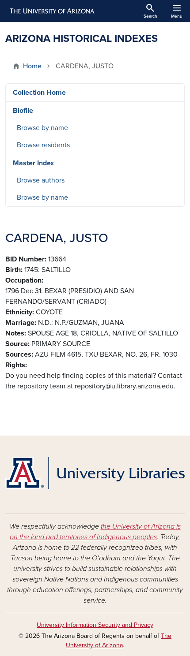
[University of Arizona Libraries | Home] (95, 473)
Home (32, 66)
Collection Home (39, 92)
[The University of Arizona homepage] (51, 11)
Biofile (23, 110)
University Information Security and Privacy (95, 625)
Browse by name (42, 127)
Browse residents (43, 145)
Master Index (33, 163)
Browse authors (41, 180)
